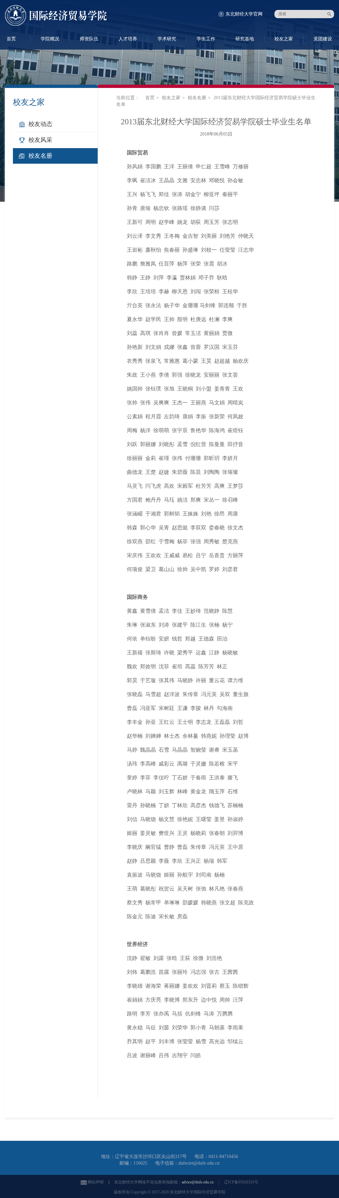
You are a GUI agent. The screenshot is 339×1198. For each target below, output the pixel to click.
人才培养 (128, 38)
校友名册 (40, 155)
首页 (150, 97)
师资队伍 (89, 38)
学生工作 (206, 38)
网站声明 (96, 1182)
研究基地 (244, 38)
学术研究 (167, 38)
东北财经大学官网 (244, 14)
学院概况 (50, 38)
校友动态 (40, 124)
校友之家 (283, 38)
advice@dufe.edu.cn (198, 1182)
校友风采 (40, 140)
